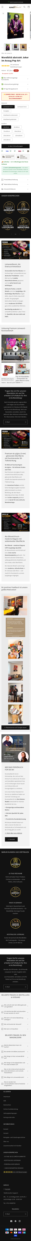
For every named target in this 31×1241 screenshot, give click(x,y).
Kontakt (5, 1129)
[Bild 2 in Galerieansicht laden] (15, 47)
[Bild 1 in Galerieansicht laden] (7, 47)
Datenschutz (7, 1105)
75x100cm (6, 131)
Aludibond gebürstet (9, 119)
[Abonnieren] (25, 422)
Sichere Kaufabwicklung (10, 1109)
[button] (2, 7)
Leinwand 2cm (8, 107)
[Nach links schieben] (2, 48)
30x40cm (6, 127)
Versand (5, 1133)
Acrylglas (6, 111)
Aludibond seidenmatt (10, 115)
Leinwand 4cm (22, 107)
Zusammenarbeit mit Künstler (12, 1145)
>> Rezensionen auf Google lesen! (15, 727)
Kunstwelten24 (17, 1238)
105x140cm (7, 135)
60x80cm (17, 127)
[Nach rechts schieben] (29, 48)
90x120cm (18, 131)
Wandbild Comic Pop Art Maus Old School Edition (7, 379)
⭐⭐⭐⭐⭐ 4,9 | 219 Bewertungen (15, 1172)
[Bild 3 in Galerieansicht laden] (23, 47)
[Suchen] (24, 7)
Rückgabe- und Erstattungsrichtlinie (14, 1137)
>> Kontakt (11, 839)
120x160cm (18, 135)
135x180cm (7, 140)
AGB (4, 1101)
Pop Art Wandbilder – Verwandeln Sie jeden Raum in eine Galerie (22, 379)
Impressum (6, 1096)
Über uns (6, 1141)
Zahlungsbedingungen (10, 1113)
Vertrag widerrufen (9, 1117)
